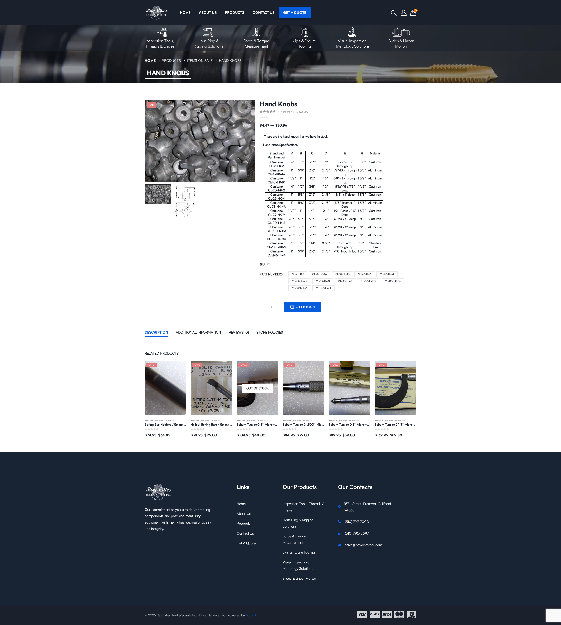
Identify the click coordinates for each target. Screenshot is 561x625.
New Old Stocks (166, 420)
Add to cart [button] (317, 368)
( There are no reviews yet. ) (293, 111)
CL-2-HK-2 (298, 274)
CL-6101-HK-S (300, 288)
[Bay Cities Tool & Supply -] (157, 12)
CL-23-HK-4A (300, 281)
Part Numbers (271, 274)
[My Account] (403, 13)
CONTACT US (263, 12)
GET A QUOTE (294, 12)
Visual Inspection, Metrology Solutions (353, 43)
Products (243, 523)
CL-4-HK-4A (319, 274)
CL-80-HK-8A (369, 281)
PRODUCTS (234, 12)
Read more (271, 368)
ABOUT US (207, 12)
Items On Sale (151, 420)
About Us (244, 513)
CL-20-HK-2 (365, 274)
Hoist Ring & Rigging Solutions (208, 43)
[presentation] (145, 141)
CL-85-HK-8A (393, 281)
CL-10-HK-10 (342, 274)
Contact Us (245, 533)
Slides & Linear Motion (401, 43)
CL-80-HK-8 (345, 281)
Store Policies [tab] (269, 332)
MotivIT (251, 615)
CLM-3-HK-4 (323, 288)
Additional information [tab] (198, 332)
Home (241, 503)
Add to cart (305, 307)
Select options (179, 368)
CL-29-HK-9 (323, 281)
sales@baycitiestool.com (363, 545)
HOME (185, 12)
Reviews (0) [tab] (239, 332)
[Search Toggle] (394, 13)
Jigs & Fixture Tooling (304, 43)
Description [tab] (156, 332)
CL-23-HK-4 (387, 274)
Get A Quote (246, 543)
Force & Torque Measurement (256, 43)
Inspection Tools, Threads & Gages (160, 43)
